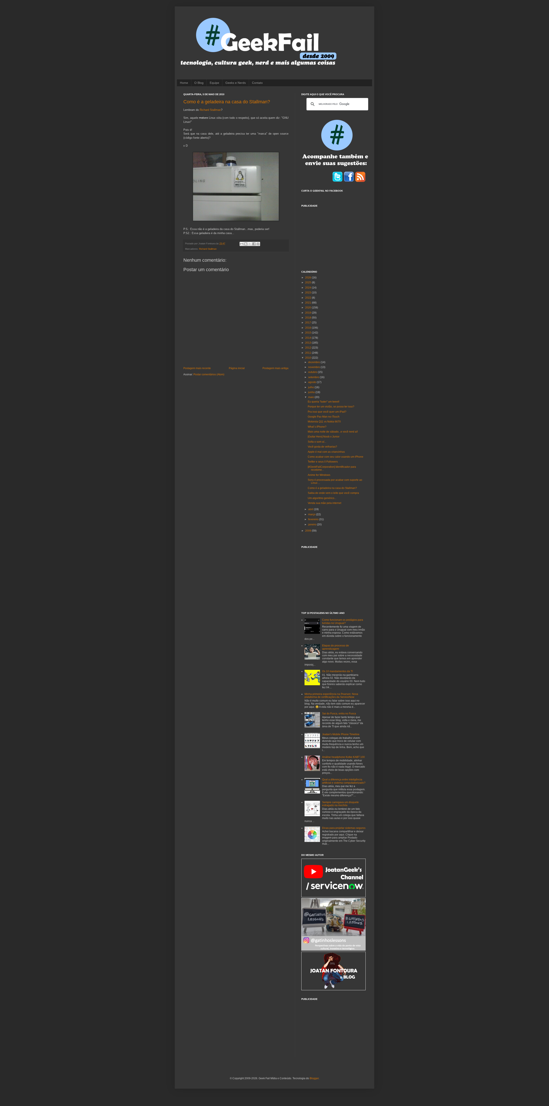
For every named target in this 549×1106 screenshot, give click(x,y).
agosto (312, 382)
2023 (308, 292)
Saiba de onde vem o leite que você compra (333, 492)
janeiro (312, 524)
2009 (308, 530)
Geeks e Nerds (235, 82)
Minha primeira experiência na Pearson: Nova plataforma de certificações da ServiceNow (331, 696)
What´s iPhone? (317, 426)
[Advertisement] (333, 236)
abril (311, 509)
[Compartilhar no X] (250, 244)
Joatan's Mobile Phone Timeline (340, 734)
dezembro (314, 362)
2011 (308, 352)
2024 (308, 287)
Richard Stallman (210, 109)
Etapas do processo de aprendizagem (335, 647)
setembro (314, 377)
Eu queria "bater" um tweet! (323, 401)
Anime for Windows (319, 474)
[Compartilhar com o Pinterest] (258, 244)
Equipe (214, 82)
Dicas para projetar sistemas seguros (343, 828)
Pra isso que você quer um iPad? (327, 411)
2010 (308, 357)
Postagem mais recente (197, 368)
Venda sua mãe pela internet (324, 503)
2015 (308, 332)
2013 (308, 342)
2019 (308, 312)
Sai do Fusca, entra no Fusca (339, 713)
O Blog (199, 82)
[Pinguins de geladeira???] (235, 186)
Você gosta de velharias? (322, 446)
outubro (313, 372)
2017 (308, 322)
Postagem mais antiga (275, 368)
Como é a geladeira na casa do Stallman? (226, 101)
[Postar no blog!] (246, 244)
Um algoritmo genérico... (322, 498)
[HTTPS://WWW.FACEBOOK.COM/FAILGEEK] (349, 181)
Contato (257, 82)
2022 (308, 297)
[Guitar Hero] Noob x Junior (323, 436)
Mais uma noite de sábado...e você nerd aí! (333, 431)
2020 (308, 307)
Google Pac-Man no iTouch (323, 416)
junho (311, 392)
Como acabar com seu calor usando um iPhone (335, 456)
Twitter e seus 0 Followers (323, 461)
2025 (308, 282)
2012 (308, 347)
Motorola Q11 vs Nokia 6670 (324, 421)
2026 (308, 277)
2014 (308, 337)
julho (311, 387)
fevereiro (313, 519)
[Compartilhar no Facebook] (254, 244)
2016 (308, 327)
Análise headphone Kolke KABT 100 (343, 757)
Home (184, 82)
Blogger (314, 1078)
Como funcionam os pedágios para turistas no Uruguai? (342, 621)
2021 (308, 302)
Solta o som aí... (317, 441)
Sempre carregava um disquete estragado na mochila (340, 804)
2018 (308, 317)
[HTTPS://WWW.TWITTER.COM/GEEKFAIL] (337, 181)
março (312, 514)
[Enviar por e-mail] (242, 244)
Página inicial (237, 368)
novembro (314, 367)
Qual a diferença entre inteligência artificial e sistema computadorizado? (343, 781)
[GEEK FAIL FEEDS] (360, 181)
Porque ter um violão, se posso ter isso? (331, 406)
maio (311, 397)
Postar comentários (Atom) (208, 374)
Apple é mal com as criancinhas (326, 451)
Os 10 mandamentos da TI (337, 671)
